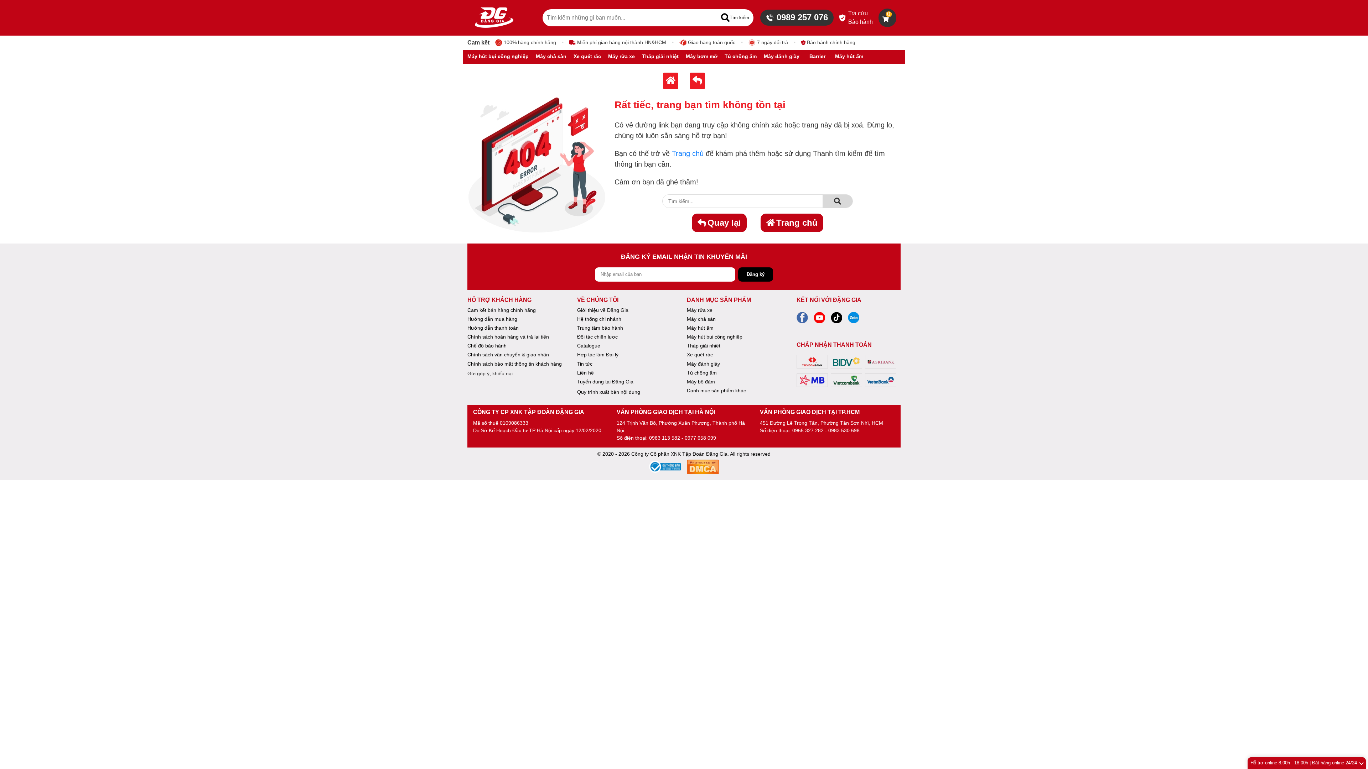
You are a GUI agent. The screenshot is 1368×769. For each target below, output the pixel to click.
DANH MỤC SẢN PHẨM (719, 300)
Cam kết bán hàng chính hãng (501, 310)
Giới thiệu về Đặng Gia (602, 310)
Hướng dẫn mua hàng (492, 319)
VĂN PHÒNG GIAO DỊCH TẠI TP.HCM (810, 412)
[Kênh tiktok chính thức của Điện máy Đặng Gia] (836, 319)
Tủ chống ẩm (702, 373)
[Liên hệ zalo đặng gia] (853, 319)
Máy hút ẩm (700, 328)
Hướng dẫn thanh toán (493, 328)
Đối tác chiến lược (597, 337)
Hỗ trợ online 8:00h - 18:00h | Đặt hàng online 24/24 (1303, 762)
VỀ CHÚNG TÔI (597, 300)
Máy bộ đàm (701, 381)
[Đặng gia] (494, 18)
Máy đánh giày (703, 364)
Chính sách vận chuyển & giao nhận (508, 354)
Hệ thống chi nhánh (599, 319)
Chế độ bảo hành (487, 346)
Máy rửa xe (699, 310)
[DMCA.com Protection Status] (703, 468)
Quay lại (724, 222)
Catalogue (588, 346)
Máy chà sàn (701, 319)
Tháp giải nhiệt (703, 346)
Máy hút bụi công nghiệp (714, 337)
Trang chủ (688, 153)
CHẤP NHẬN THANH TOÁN (834, 345)
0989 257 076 (802, 17)
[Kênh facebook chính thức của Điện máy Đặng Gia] (802, 319)
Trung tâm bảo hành (600, 328)
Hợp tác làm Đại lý (597, 354)
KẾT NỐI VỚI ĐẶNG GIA (829, 300)
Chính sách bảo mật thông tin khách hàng (514, 364)
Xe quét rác (700, 354)
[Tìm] (838, 201)
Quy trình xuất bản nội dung (608, 392)
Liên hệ (585, 373)
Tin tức (584, 364)
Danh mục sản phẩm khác (716, 390)
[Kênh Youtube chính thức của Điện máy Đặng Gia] (819, 319)
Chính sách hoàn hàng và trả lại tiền (508, 337)
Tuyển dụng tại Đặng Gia (605, 381)
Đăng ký (756, 274)
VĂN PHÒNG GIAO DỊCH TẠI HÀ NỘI (666, 412)
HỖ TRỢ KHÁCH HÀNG (499, 300)
